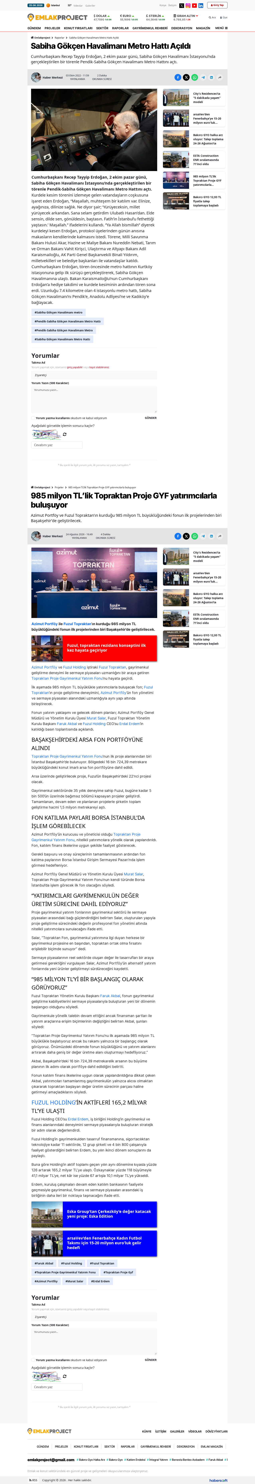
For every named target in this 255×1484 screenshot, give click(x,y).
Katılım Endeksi (134, 1459)
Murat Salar (96, 718)
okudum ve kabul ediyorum (71, 418)
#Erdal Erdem (100, 1281)
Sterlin (155, 15)
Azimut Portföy (44, 667)
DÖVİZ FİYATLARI (217, 1431)
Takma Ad (38, 362)
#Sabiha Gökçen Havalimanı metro (58, 312)
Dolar (101, 15)
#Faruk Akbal (44, 1263)
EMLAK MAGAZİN (212, 1446)
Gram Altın (186, 15)
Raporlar (59, 37)
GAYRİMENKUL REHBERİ (150, 28)
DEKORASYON (181, 28)
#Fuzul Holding (71, 1263)
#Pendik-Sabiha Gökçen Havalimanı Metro (64, 330)
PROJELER (52, 28)
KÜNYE (146, 1431)
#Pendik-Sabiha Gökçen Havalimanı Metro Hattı (68, 321)
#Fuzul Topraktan (102, 1263)
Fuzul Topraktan (112, 667)
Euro (127, 15)
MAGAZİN (203, 28)
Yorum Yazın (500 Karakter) (50, 383)
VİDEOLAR (195, 1431)
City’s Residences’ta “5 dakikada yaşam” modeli (207, 98)
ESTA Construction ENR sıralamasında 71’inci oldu (206, 160)
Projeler (59, 487)
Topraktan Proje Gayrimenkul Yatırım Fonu (67, 678)
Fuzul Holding (74, 667)
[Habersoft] (219, 1480)
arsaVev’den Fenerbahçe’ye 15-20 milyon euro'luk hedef (207, 118)
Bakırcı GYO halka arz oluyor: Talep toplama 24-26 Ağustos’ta (208, 139)
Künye (163, 5)
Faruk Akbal (67, 724)
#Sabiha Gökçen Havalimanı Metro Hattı (62, 339)
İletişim (172, 5)
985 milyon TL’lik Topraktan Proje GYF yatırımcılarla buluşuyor (207, 180)
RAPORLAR (120, 28)
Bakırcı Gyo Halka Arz (91, 1459)
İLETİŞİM (160, 1431)
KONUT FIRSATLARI (78, 28)
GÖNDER (151, 418)
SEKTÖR (102, 28)
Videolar (78, 5)
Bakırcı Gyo (115, 1459)
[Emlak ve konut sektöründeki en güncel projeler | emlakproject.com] (49, 1431)
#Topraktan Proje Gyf (118, 1272)
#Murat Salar (74, 1281)
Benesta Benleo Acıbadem (187, 1459)
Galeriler (90, 5)
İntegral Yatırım (157, 1459)
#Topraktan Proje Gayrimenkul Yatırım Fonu (65, 1272)
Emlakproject (42, 37)
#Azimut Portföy (46, 1281)
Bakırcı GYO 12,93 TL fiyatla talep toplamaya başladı (207, 201)
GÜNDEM (34, 28)
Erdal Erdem (129, 724)
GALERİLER (177, 1431)
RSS (34, 1480)
